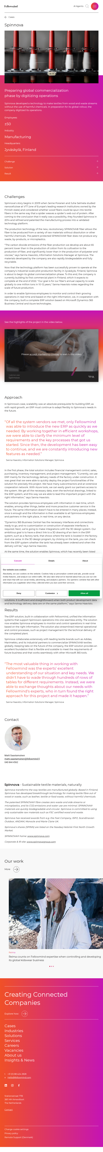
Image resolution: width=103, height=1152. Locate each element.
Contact (9, 1110)
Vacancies (14, 1050)
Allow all (84, 593)
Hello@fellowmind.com (19, 1077)
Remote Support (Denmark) (19, 1137)
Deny (19, 593)
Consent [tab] (18, 561)
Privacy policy (11, 1133)
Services (12, 1040)
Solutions (13, 1035)
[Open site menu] (94, 6)
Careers (12, 1045)
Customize (50, 593)
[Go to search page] (87, 6)
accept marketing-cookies (44, 354)
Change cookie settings (17, 1129)
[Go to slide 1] (49, 966)
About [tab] (85, 561)
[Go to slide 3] (53, 966)
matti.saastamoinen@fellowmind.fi (22, 759)
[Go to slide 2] (51, 966)
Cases (10, 1026)
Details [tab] (51, 561)
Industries (14, 1030)
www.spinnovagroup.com (41, 841)
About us (13, 1055)
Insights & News (20, 1060)
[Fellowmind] (11, 6)
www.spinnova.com (38, 836)
